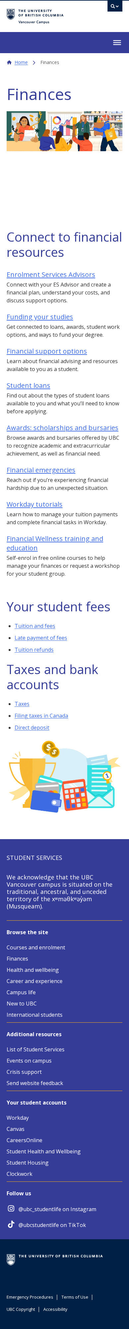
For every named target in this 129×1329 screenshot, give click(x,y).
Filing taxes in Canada (41, 715)
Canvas (15, 1129)
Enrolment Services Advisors (51, 274)
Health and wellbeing (33, 969)
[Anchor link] (72, 253)
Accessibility (55, 1309)
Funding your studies (40, 316)
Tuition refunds (34, 649)
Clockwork (19, 1173)
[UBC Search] (115, 8)
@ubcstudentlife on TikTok (52, 1225)
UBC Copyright (21, 1309)
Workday (18, 1117)
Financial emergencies (41, 469)
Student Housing (28, 1162)
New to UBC (22, 1003)
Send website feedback (35, 1083)
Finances (17, 958)
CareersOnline (24, 1140)
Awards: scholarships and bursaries (62, 427)
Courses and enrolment (36, 947)
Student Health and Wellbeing (44, 1151)
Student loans (28, 385)
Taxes (22, 703)
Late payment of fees (41, 637)
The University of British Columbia (49, 13)
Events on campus (29, 1060)
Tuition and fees (35, 626)
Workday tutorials (35, 504)
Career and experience (35, 981)
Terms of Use (75, 1297)
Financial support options (47, 351)
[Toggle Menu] (117, 42)
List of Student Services (35, 1049)
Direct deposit (32, 727)
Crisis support (24, 1071)
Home (21, 62)
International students (35, 1014)
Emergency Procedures (30, 1297)
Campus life (21, 992)
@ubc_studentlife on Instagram (57, 1209)
